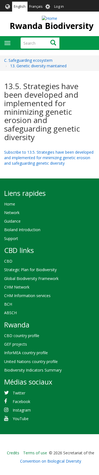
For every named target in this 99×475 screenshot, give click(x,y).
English (20, 6)
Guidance (12, 221)
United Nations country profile (31, 361)
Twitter (19, 393)
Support (11, 238)
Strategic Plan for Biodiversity (30, 269)
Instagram (22, 410)
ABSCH (10, 312)
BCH (8, 304)
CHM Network (16, 287)
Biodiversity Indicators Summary (33, 370)
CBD (8, 261)
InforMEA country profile (26, 352)
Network (12, 212)
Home (9, 204)
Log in (59, 6)
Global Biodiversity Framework (31, 278)
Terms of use (35, 452)
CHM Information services (27, 295)
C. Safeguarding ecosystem (28, 60)
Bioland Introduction (22, 229)
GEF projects (15, 344)
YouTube (21, 418)
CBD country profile (21, 335)
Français (36, 6)
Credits (13, 452)
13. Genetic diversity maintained (38, 65)
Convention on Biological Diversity (50, 461)
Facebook (21, 401)
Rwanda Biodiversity (52, 25)
